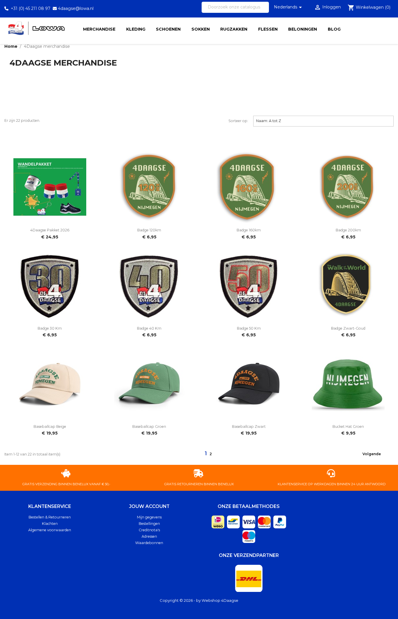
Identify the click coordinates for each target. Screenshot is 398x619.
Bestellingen (149, 523)
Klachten (50, 523)
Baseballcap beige (50, 426)
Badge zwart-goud (348, 328)
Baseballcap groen (149, 426)
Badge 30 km (50, 328)
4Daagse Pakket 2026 (49, 230)
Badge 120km (149, 230)
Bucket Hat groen (348, 426)
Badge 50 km (249, 328)
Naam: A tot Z (323, 120)
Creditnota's (149, 530)
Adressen (149, 536)
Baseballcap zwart (249, 426)
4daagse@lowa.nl (76, 8)
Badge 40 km (149, 328)
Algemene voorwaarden (49, 530)
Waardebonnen (149, 543)
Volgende (375, 454)
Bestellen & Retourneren (50, 517)
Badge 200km (348, 230)
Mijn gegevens (149, 517)
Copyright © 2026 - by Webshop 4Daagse (199, 600)
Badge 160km (249, 230)
